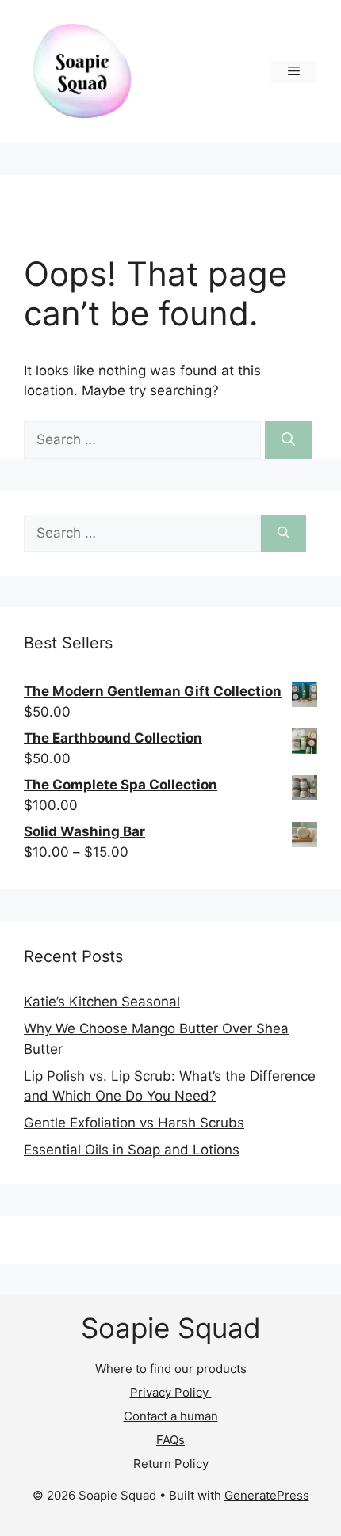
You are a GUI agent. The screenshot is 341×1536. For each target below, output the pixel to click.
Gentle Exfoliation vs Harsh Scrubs (134, 1123)
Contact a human (171, 1416)
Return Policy (171, 1463)
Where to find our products (171, 1368)
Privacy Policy (171, 1392)
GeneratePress (266, 1495)
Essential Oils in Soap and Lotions (131, 1150)
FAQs (170, 1439)
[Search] (288, 440)
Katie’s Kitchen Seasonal (102, 1001)
